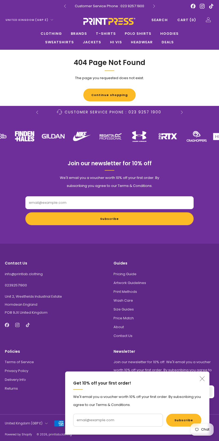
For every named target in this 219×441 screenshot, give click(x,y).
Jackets (92, 42)
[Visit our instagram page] (202, 6)
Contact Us (123, 335)
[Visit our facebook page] (193, 6)
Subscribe (183, 420)
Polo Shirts (138, 33)
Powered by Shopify (18, 434)
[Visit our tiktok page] (211, 6)
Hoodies (169, 33)
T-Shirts (106, 33)
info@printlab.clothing (24, 274)
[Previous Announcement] (64, 6)
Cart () (186, 19)
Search (159, 19)
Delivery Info (15, 379)
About (119, 326)
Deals (168, 42)
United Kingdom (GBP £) (27, 20)
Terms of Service (19, 362)
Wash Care (123, 300)
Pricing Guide (125, 274)
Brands (79, 33)
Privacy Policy (16, 370)
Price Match (124, 318)
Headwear (142, 42)
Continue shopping (109, 95)
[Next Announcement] (154, 6)
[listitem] (109, 6)
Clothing (51, 33)
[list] (109, 136)
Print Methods (125, 291)
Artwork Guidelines (130, 282)
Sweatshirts (59, 42)
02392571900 (16, 285)
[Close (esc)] (202, 378)
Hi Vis (116, 42)
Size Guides (124, 309)
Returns (11, 388)
